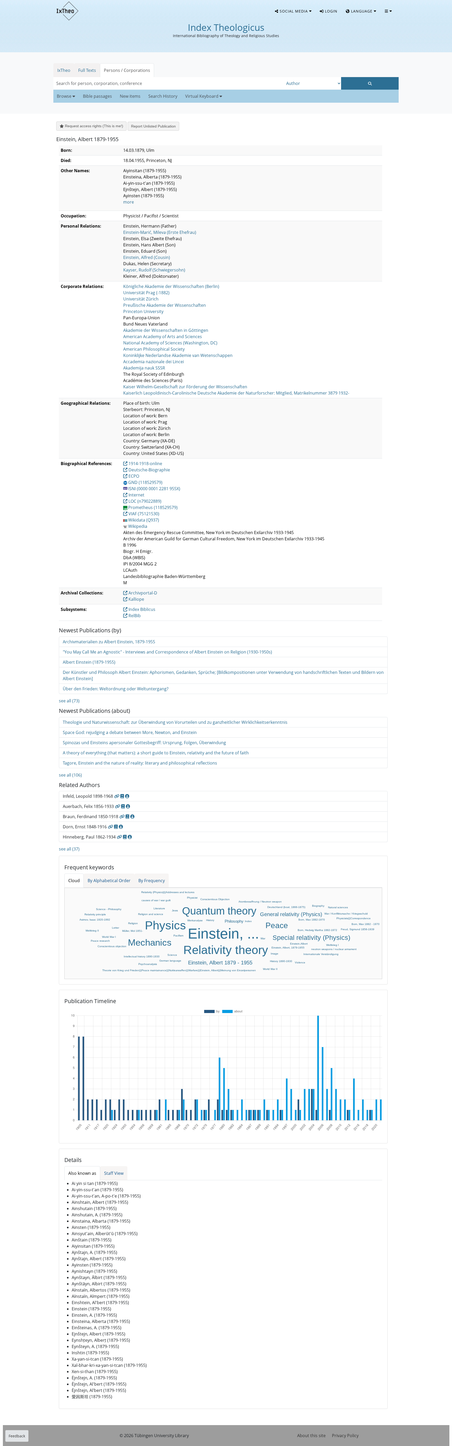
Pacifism (178, 935)
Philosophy (234, 921)
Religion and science (150, 914)
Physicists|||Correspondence (353, 918)
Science (172, 954)
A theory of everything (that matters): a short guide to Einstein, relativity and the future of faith (156, 753)
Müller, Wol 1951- (132, 930)
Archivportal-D (142, 593)
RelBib (134, 615)
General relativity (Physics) (291, 914)
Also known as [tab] (82, 1173)
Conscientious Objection (215, 899)
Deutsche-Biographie (148, 470)
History (210, 920)
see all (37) (69, 849)
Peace (276, 925)
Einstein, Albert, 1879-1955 (288, 947)
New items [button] (130, 96)
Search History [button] (162, 96)
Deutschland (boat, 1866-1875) (286, 907)
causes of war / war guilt (156, 900)
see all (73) (69, 701)
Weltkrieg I (332, 945)
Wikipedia (137, 526)
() (171, 286)
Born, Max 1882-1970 (311, 919)
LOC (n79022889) (144, 501)
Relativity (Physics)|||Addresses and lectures (167, 892)
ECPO (133, 476)
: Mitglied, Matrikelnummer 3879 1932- (236, 393)
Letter (115, 927)
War (263, 938)
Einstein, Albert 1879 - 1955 (220, 962)
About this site (311, 1435)
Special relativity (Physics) (311, 937)
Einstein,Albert (299, 943)
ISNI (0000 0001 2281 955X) (154, 488)
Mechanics (150, 942)
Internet (135, 495)
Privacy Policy (345, 1435)
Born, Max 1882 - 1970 (366, 924)
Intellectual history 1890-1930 (142, 956)
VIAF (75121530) (143, 514)
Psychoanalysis (147, 964)
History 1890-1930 (281, 961)
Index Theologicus (226, 27)
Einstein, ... (223, 934)
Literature (159, 908)
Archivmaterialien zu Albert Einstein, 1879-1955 (109, 642)
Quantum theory (219, 911)
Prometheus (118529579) (153, 507)
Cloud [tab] (74, 880)
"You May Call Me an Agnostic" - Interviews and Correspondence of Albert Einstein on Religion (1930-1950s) (167, 652)
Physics (165, 925)
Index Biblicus (141, 609)
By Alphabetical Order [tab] (109, 880)
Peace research (100, 940)
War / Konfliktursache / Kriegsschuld (346, 913)
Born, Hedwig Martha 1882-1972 (317, 930)
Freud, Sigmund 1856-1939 (357, 929)
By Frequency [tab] (151, 880)
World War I (109, 936)
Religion (133, 923)
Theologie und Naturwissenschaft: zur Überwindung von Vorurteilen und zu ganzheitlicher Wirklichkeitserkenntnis (175, 722)
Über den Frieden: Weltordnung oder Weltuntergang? (115, 689)
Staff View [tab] (113, 1173)
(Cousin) (146, 257)
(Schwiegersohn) (154, 270)
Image (274, 953)
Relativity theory (225, 950)
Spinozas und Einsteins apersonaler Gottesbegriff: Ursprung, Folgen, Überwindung (144, 742)
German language (170, 960)
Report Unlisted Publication (153, 126)
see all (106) (70, 775)
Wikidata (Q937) (143, 520)
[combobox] (168, 83)
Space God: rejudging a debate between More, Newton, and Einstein (130, 732)
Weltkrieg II (92, 930)
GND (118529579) (145, 482)
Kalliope (135, 599)
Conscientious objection (112, 946)
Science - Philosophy (108, 909)
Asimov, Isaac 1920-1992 (95, 919)
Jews (175, 910)
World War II (270, 969)
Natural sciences (338, 907)
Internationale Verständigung (320, 954)
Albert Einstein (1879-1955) (89, 662)
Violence (300, 962)
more (128, 202)
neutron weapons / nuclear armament (334, 949)
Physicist (192, 897)
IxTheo (63, 70)
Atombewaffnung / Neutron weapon (260, 901)
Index (248, 921)
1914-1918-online (144, 463)
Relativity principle (95, 914)
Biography (318, 905)
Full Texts (87, 70)
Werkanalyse (195, 920)
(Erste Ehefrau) (159, 232)
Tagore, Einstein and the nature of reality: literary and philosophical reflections (140, 763)
